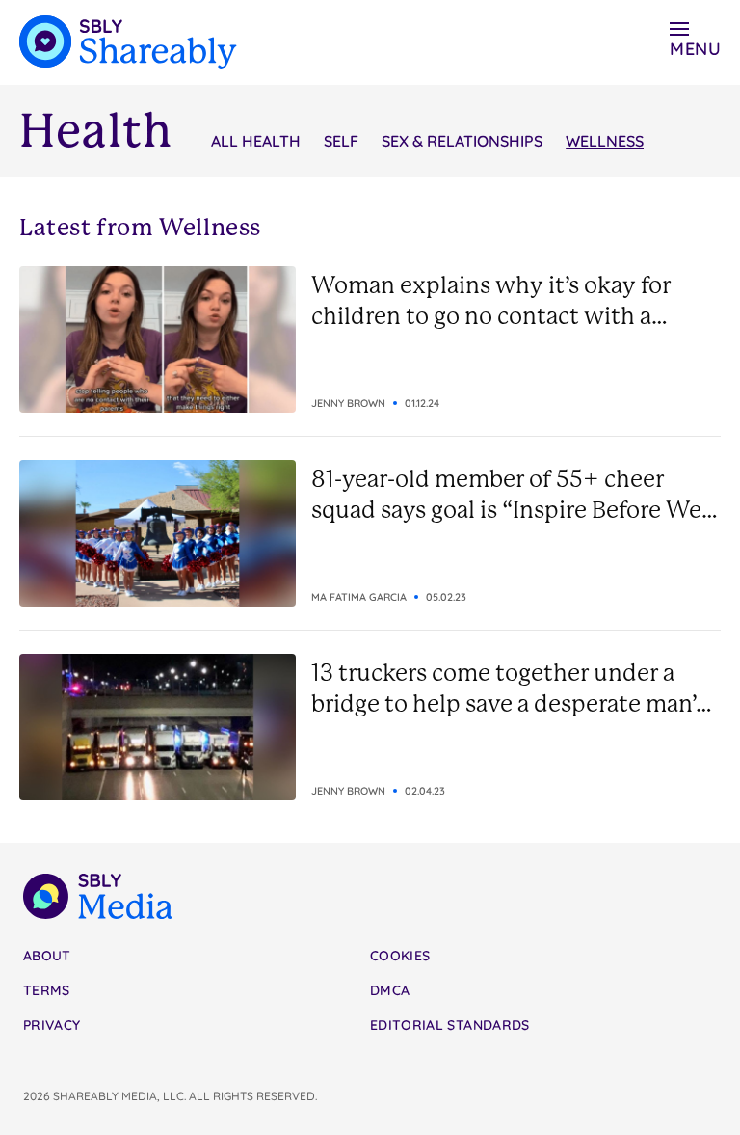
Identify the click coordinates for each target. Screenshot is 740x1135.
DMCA (390, 990)
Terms (46, 990)
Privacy (51, 1025)
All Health (256, 140)
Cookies (400, 955)
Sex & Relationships (462, 140)
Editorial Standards (450, 1025)
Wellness (605, 140)
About (47, 955)
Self (341, 140)
